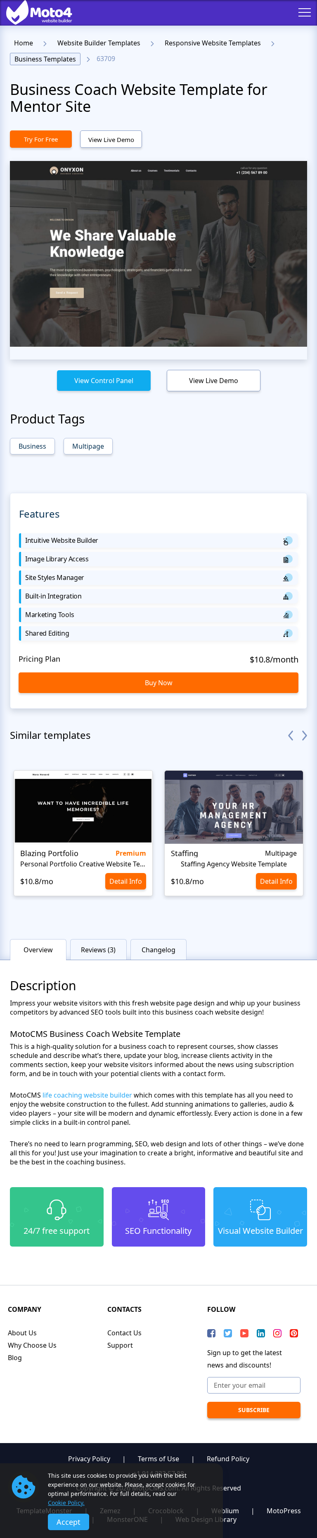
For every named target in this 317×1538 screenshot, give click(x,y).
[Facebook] (211, 1333)
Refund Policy (228, 1458)
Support (120, 1345)
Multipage (88, 446)
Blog (15, 1357)
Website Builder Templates (98, 42)
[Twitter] (228, 1333)
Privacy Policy (89, 1458)
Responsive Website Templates (213, 42)
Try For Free (41, 139)
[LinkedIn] (261, 1333)
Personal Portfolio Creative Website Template (83, 863)
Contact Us (124, 1332)
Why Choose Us (32, 1345)
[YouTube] (244, 1333)
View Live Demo (111, 139)
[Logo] (33, 12)
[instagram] (277, 1333)
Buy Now (159, 682)
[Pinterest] (294, 1333)
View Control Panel (103, 380)
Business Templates (45, 59)
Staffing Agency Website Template (234, 863)
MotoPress (284, 1510)
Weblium (225, 1510)
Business (32, 446)
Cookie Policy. (66, 1503)
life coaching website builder (87, 1095)
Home (23, 42)
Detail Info (125, 881)
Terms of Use (158, 1458)
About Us (22, 1332)
